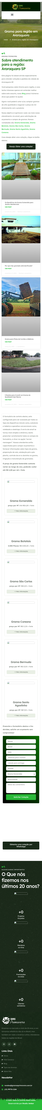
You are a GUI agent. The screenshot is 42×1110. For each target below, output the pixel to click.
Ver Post (8, 207)
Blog (24, 93)
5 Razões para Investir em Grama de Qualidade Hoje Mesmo (17, 396)
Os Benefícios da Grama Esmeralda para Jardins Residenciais (19, 203)
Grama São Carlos (16, 126)
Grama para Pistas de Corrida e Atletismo (19, 339)
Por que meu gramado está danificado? (18, 266)
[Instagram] (4, 1044)
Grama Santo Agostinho (19, 129)
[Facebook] (14, 1044)
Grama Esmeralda (22, 123)
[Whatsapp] (9, 1044)
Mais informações (22, 551)
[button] (12, 14)
